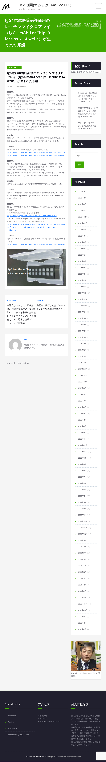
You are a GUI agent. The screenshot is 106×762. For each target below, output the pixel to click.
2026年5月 (82, 191)
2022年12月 (83, 445)
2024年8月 (82, 318)
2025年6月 (82, 255)
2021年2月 (82, 585)
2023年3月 (82, 426)
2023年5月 (82, 413)
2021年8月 (82, 546)
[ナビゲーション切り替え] (98, 6)
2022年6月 (82, 483)
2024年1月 (82, 362)
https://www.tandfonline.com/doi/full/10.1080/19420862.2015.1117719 (36, 152)
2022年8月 (82, 470)
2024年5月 (82, 337)
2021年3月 (82, 578)
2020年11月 (83, 604)
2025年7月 (82, 248)
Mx (11, 86)
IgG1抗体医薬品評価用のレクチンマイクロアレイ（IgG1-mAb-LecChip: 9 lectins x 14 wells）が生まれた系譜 (78, 26)
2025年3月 (82, 274)
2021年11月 (83, 527)
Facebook (12, 715)
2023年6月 (82, 407)
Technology (21, 86)
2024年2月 (82, 356)
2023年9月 (82, 388)
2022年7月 (82, 477)
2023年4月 (82, 420)
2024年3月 (82, 350)
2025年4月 (82, 267)
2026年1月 (82, 210)
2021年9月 (82, 540)
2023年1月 (82, 439)
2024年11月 (83, 299)
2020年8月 (82, 623)
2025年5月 (82, 261)
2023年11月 (83, 375)
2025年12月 (83, 217)
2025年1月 (82, 286)
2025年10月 (83, 229)
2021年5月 (82, 566)
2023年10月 (83, 382)
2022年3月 (82, 502)
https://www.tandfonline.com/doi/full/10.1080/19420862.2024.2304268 (36, 244)
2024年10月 (83, 305)
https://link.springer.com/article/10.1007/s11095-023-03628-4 (32, 215)
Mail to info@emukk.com (18, 734)
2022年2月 (82, 508)
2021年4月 (82, 572)
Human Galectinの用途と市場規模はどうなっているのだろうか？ (87, 96)
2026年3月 (82, 204)
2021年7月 (82, 553)
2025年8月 (82, 242)
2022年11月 (83, 451)
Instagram (12, 728)
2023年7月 (82, 401)
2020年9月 (82, 616)
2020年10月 (83, 610)
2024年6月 (82, 331)
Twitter (11, 722)
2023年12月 (83, 369)
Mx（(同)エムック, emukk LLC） (46, 4)
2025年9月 (82, 236)
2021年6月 (82, 559)
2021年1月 (82, 591)
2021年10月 (83, 534)
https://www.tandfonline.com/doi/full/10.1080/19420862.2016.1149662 (36, 155)
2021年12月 (83, 521)
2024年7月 (82, 324)
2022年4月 (82, 496)
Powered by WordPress (34, 756)
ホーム (98, 21)
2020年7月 (82, 629)
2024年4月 (82, 343)
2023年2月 (82, 432)
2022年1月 (82, 515)
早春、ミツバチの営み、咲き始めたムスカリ (87, 126)
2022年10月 (83, 458)
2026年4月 (82, 198)
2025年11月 (83, 223)
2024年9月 (82, 312)
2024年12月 (83, 293)
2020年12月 (83, 597)
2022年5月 (82, 489)
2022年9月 (82, 464)
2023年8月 (82, 394)
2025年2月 (82, 280)
